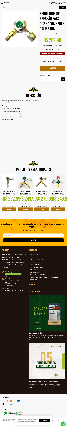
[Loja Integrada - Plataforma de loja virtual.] (58, 419)
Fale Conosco (35, 254)
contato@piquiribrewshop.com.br (14, 290)
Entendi (45, 420)
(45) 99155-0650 (13, 275)
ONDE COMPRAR (35, 264)
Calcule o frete (45, 75)
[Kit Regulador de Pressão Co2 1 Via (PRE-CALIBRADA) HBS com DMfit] (9, 194)
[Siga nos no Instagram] (32, 284)
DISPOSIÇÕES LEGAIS (36, 259)
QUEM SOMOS (34, 272)
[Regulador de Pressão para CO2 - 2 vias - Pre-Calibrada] (25, 194)
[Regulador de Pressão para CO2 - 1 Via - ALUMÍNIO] (58, 194)
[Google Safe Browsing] (19, 413)
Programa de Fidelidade (38, 275)
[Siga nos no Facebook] (29, 284)
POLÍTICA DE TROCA (36, 267)
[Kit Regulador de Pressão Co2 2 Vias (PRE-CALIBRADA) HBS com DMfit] (41, 194)
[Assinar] (33, 240)
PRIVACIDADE (34, 269)
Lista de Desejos (61, 33)
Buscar (62, 7)
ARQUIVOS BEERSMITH (37, 257)
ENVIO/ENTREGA (35, 262)
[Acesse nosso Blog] (34, 284)
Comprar (52, 68)
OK (63, 79)
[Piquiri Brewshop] (7, 3)
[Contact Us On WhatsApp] (63, 423)
